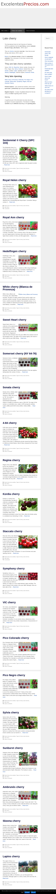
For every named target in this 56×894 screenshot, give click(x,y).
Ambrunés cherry (13, 787)
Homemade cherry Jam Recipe (48, 53)
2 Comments (7, 559)
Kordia (32, 72)
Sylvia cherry (11, 712)
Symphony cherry (14, 568)
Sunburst (20, 69)
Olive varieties (4, 30)
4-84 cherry (10, 422)
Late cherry (6, 169)
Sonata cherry (11, 387)
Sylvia (16, 69)
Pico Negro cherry (14, 675)
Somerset (27, 72)
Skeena (7, 72)
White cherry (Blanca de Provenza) (17, 288)
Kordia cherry (11, 494)
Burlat (6, 56)
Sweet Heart (13, 81)
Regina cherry (11, 460)
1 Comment (6, 208)
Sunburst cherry (13, 748)
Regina (24, 81)
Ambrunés (21, 79)
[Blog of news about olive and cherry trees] (25, 4)
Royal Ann (16, 67)
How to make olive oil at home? (48, 78)
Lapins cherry (11, 856)
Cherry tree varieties (17, 30)
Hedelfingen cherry (14, 251)
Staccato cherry (12, 531)
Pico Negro (27, 79)
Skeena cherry (11, 820)
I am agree (27, 892)
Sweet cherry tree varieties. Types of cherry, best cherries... (17, 168)
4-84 (10, 67)
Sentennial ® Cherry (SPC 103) (18, 141)
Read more (7, 164)
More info (33, 892)
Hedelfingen (12, 72)
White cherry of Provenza (11, 79)
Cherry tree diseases (30, 30)
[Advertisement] (28, 18)
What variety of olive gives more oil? (49, 65)
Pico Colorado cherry (16, 637)
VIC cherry (9, 602)
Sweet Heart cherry (14, 319)
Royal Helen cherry (14, 180)
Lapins (15, 70)
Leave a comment (8, 171)
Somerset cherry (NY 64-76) (20, 353)
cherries (12, 51)
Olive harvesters (49, 61)
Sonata (6, 70)
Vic (12, 67)
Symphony (19, 81)
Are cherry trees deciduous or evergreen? (49, 91)
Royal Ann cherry (13, 217)
